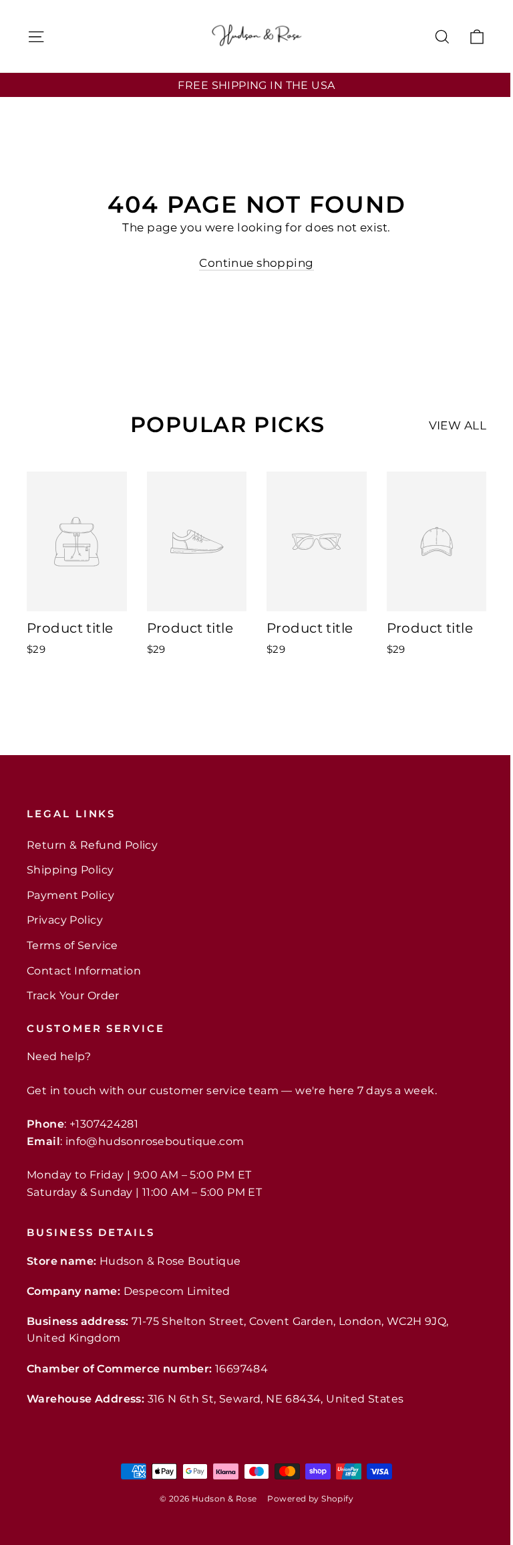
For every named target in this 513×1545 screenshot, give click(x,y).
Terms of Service (72, 945)
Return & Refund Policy (92, 845)
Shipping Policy (70, 869)
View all (457, 425)
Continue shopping (256, 263)
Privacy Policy (65, 920)
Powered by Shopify (310, 1498)
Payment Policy (70, 895)
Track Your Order (73, 995)
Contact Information (84, 970)
